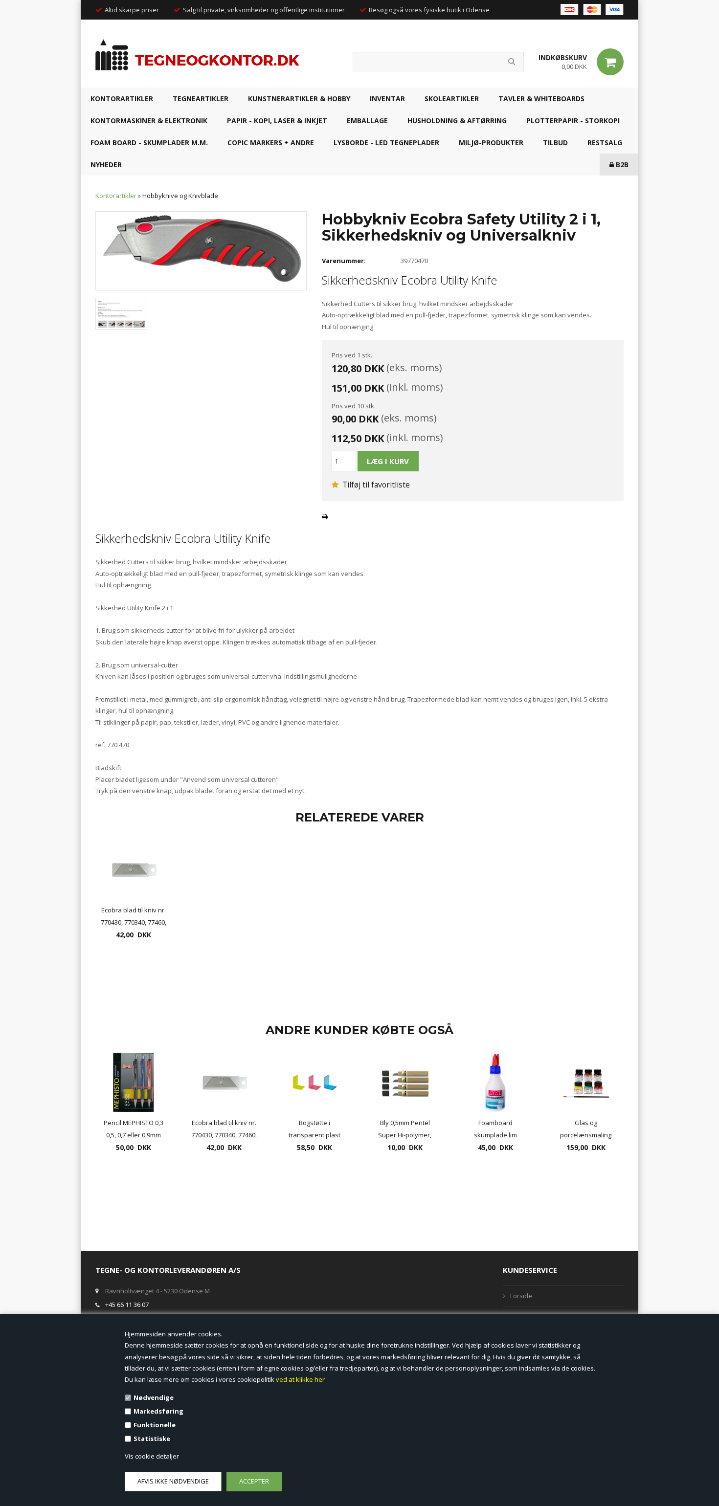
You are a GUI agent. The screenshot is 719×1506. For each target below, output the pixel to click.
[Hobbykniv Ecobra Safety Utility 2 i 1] (201, 250)
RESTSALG (604, 142)
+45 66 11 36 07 (127, 1304)
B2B (621, 164)
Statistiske (152, 1438)
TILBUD (555, 142)
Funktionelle (155, 1424)
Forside (521, 1295)
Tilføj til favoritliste (375, 484)
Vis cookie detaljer (152, 1456)
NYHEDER (106, 164)
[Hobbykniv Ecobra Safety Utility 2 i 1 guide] (121, 313)
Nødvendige (154, 1397)
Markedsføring (158, 1411)
